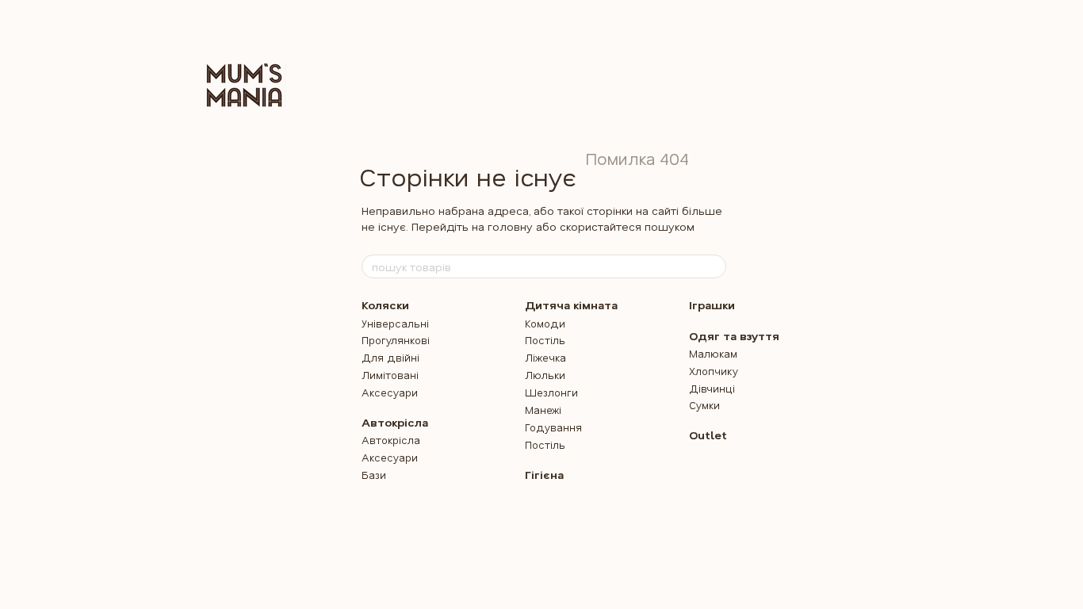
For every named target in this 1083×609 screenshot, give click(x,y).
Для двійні (390, 357)
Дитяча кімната (571, 304)
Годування (553, 427)
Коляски (385, 304)
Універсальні (395, 323)
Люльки (545, 374)
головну (510, 226)
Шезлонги (551, 392)
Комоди (545, 323)
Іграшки (712, 304)
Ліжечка (545, 357)
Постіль (545, 340)
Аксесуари (390, 392)
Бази (374, 474)
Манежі (543, 409)
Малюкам (713, 353)
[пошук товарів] (713, 266)
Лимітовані (390, 374)
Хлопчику (713, 370)
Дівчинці (712, 388)
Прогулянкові (396, 340)
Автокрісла (395, 422)
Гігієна (544, 474)
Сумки (704, 405)
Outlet (708, 434)
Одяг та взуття (734, 335)
